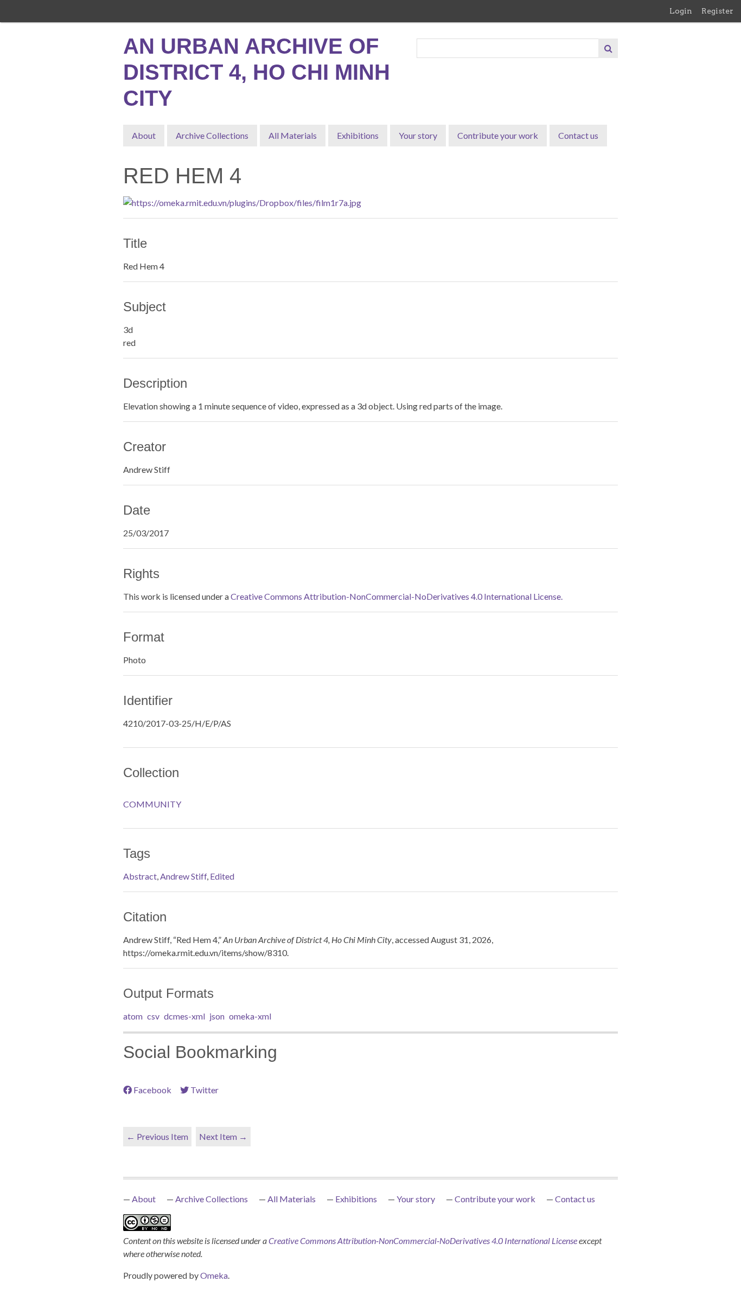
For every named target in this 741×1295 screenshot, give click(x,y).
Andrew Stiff (183, 876)
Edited (222, 876)
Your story (418, 135)
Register (717, 11)
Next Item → (223, 1136)
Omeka (214, 1275)
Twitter (204, 1090)
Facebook (152, 1090)
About (144, 135)
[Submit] (608, 48)
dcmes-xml (184, 1016)
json (217, 1016)
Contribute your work (497, 135)
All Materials (293, 135)
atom (133, 1016)
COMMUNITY (152, 804)
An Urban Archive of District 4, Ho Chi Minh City (256, 72)
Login (680, 11)
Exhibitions (358, 135)
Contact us (578, 135)
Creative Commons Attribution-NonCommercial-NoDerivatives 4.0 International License (424, 1240)
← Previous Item (157, 1136)
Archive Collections (212, 135)
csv (153, 1016)
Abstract (140, 876)
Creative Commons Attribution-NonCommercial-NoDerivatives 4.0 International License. (397, 596)
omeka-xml (250, 1016)
